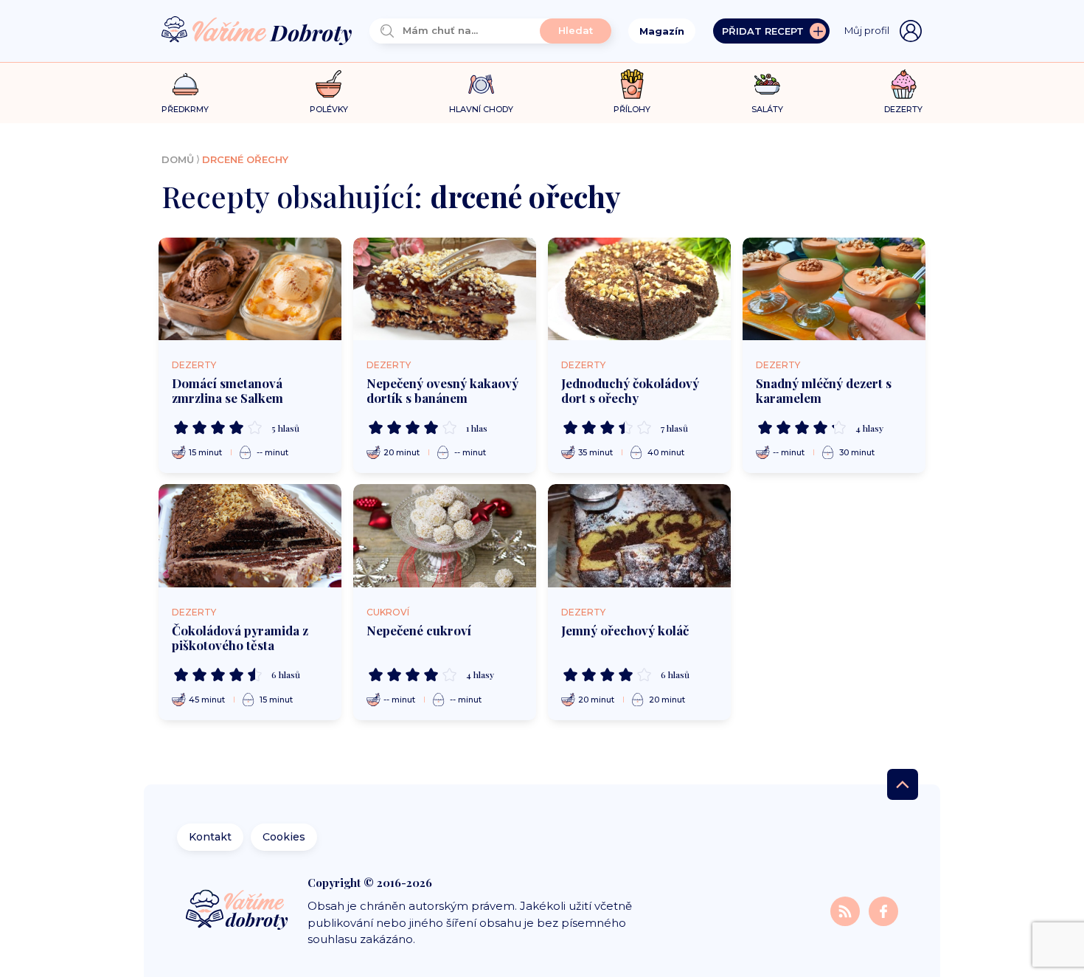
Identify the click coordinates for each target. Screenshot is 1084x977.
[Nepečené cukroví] (444, 535)
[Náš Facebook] (883, 910)
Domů (177, 159)
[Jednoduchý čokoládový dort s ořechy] (639, 289)
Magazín (661, 31)
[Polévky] (328, 84)
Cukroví (387, 612)
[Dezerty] (904, 84)
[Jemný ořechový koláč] (639, 535)
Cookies (284, 836)
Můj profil (866, 30)
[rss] (846, 910)
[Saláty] (767, 84)
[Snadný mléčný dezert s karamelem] (834, 289)
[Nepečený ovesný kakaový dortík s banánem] (444, 289)
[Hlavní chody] (481, 84)
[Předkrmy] (185, 83)
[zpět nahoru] (902, 784)
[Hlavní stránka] (256, 31)
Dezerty (194, 364)
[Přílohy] (632, 84)
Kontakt (210, 836)
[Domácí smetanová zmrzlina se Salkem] (250, 289)
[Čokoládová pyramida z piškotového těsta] (250, 535)
